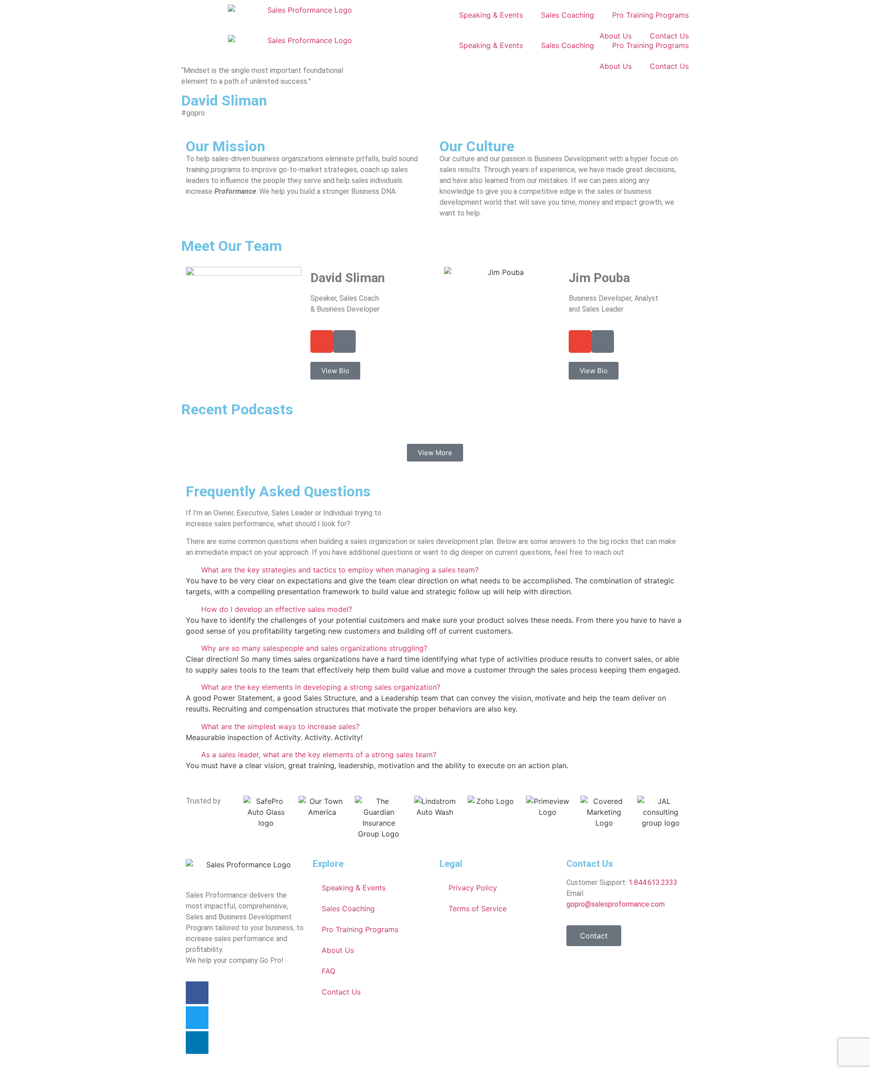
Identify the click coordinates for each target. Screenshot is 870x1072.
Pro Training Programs (650, 14)
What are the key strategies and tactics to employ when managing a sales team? (339, 569)
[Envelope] (321, 341)
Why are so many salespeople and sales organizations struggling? (314, 648)
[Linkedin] (197, 1042)
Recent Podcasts (237, 409)
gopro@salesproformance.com (615, 904)
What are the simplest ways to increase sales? (280, 726)
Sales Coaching (567, 14)
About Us (615, 66)
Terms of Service (478, 908)
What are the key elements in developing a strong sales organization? (320, 687)
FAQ (328, 971)
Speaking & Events (491, 14)
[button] (435, 569)
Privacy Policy (473, 887)
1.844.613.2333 (652, 882)
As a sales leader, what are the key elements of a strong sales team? (318, 754)
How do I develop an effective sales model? (276, 609)
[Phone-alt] (344, 341)
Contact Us (669, 66)
